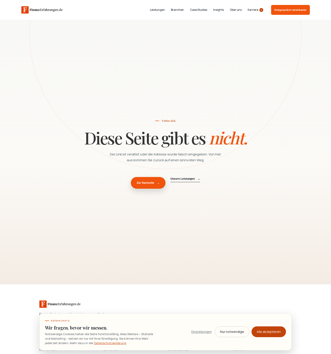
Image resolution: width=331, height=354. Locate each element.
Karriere (255, 10)
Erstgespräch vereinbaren (290, 9)
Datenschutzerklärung (110, 343)
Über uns (236, 10)
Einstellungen (201, 332)
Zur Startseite (148, 182)
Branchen (177, 10)
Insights (218, 10)
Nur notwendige (232, 332)
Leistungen (157, 10)
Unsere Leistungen (185, 178)
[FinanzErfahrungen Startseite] (42, 10)
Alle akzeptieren (269, 332)
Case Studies (198, 10)
